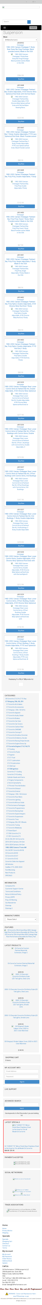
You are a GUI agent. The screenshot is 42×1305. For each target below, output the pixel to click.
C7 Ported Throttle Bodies (16, 786)
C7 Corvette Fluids (13, 752)
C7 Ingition (11, 755)
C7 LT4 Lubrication (13, 763)
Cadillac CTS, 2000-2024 (13, 867)
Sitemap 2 (8, 908)
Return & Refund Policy (13, 894)
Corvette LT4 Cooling (14, 774)
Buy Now (21, 79)
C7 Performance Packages (15, 805)
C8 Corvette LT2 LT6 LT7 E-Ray (15, 699)
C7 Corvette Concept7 (14, 732)
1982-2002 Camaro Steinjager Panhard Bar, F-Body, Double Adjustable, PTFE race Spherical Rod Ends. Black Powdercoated (21, 134)
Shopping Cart (7, 1241)
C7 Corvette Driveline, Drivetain (17, 735)
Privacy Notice (7, 1230)
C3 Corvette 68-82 (11, 853)
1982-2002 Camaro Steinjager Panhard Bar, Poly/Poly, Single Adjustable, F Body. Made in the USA (20, 261)
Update (4, 1263)
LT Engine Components (15, 780)
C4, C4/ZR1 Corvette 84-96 (14, 850)
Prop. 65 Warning (11, 900)
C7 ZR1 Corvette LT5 (13, 836)
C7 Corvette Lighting (13, 800)
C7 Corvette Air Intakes (14, 704)
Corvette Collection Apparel (14, 861)
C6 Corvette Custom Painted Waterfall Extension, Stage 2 (21, 964)
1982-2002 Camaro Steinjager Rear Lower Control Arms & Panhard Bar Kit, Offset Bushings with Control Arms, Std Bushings (20, 473)
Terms (4, 1248)
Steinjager (20, 45)
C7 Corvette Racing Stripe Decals (17, 741)
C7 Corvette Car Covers (14, 724)
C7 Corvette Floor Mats (14, 797)
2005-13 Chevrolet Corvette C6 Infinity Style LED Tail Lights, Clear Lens (21, 990)
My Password (7, 1256)
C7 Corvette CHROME (13, 729)
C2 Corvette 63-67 (11, 856)
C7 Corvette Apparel (13, 713)
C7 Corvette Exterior (13, 791)
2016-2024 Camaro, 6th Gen (15, 844)
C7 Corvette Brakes (13, 718)
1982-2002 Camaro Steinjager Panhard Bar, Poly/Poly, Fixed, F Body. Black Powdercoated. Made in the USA (20, 219)
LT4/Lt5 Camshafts (14, 783)
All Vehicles (9, 864)
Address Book (7, 1261)
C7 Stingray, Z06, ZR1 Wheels (16, 822)
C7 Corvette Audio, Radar (15, 715)
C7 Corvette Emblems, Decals (16, 738)
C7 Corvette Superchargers (15, 814)
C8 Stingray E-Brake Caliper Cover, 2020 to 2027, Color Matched (21, 1042)
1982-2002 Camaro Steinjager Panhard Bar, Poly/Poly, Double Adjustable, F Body (20, 175)
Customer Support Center (14, 889)
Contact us (6, 1246)
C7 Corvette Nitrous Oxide (15, 802)
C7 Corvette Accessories (15, 707)
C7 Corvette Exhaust (13, 788)
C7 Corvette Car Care (13, 721)
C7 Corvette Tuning (13, 825)
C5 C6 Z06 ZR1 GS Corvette (14, 839)
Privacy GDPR (10, 897)
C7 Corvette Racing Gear (14, 811)
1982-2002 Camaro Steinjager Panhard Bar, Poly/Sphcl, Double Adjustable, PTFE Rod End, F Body (20, 346)
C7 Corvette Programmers (15, 808)
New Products (10, 873)
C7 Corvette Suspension (14, 816)
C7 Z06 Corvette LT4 (13, 833)
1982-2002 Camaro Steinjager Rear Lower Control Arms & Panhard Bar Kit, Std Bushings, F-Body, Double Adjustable (20, 516)
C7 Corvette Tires (12, 819)
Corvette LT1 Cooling (14, 772)
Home (4, 1228)
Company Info (10, 886)
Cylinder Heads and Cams (16, 777)
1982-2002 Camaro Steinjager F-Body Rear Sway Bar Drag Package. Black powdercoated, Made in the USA (20, 49)
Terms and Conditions (13, 891)
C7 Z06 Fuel (11, 766)
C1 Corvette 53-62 (11, 859)
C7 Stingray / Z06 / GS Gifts (15, 710)
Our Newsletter (10, 903)
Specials (5, 1239)
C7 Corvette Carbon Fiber (15, 727)
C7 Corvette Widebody (14, 828)
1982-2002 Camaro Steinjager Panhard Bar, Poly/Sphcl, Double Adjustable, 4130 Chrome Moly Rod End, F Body (20, 304)
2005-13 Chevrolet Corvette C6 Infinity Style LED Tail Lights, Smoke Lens (21, 1016)
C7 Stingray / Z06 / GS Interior (16, 794)
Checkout (5, 1243)
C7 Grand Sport (11, 830)
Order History (7, 1259)
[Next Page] (21, 684)
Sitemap (8, 905)
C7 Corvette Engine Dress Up (16, 743)
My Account (6, 1254)
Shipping (5, 1233)
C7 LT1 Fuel (11, 757)
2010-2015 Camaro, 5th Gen (15, 842)
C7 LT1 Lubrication (13, 760)
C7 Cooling (11, 749)
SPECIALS (8, 875)
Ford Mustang (10, 870)
